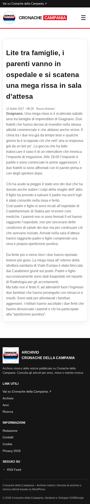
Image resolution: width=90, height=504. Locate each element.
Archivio (8, 398)
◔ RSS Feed (12, 469)
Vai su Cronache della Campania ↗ (25, 3)
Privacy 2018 (12, 451)
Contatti (8, 437)
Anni (6, 405)
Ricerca (8, 411)
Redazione (10, 430)
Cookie (7, 444)
